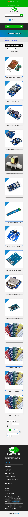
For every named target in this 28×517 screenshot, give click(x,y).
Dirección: (7, 496)
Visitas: (6, 508)
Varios (7, 476)
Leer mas (7, 462)
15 (8, 435)
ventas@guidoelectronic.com (11, 506)
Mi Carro (7, 488)
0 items (13, 19)
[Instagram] (9, 469)
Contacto (7, 490)
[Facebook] (6, 469)
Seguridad (15, 479)
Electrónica (8, 479)
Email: (6, 505)
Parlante (13, 476)
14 (17, 433)
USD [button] (17, 1)
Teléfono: (7, 501)
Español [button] (12, 1)
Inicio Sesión (7, 487)
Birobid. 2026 (16, 513)
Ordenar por (9, 424)
